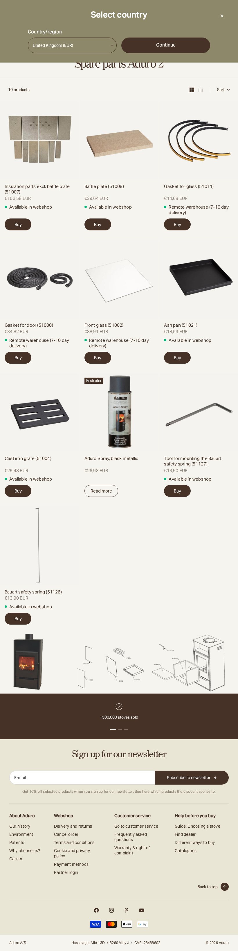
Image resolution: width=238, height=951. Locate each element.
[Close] (222, 16)
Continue (166, 45)
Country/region (45, 32)
